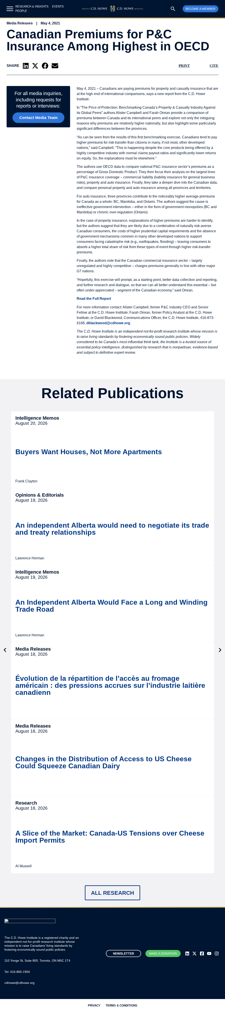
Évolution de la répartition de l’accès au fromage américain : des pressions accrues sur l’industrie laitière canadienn (110, 685)
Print (184, 66)
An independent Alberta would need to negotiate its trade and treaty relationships (112, 528)
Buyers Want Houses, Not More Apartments (88, 452)
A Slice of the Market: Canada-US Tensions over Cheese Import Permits (109, 836)
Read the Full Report (94, 298)
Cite (214, 66)
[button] (26, 65)
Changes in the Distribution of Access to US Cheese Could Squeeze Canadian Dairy (103, 762)
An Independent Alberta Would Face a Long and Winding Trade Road (111, 605)
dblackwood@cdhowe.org (108, 323)
